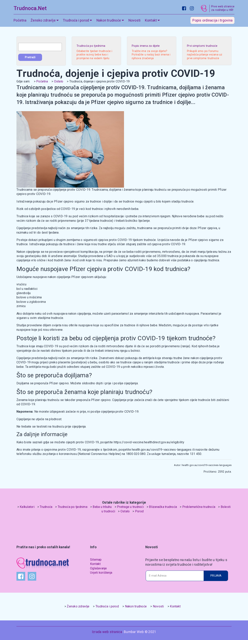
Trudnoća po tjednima (72, 507)
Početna (20, 20)
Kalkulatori (27, 507)
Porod (139, 511)
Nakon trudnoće (136, 606)
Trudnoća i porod (107, 606)
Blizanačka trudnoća (163, 507)
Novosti (134, 20)
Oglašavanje (98, 568)
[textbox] (40, 47)
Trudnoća (46, 507)
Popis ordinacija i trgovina (212, 20)
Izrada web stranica (107, 632)
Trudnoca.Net (30, 8)
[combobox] (40, 47)
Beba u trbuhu (102, 507)
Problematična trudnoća (198, 507)
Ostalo (58, 81)
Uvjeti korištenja (101, 572)
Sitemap (96, 559)
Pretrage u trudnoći (130, 507)
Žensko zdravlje (78, 606)
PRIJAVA (215, 575)
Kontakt (95, 564)
